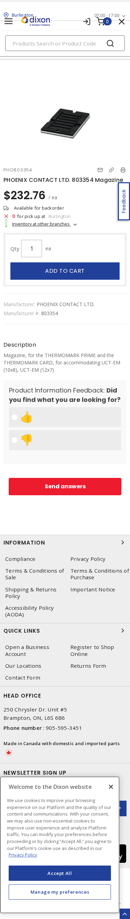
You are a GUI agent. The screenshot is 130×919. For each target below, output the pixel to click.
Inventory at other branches (41, 224)
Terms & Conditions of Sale (34, 574)
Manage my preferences (60, 892)
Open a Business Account (27, 650)
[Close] (111, 786)
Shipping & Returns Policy (31, 592)
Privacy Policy (23, 855)
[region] (60, 844)
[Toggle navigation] (8, 21)
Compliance (20, 559)
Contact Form (22, 677)
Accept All (59, 873)
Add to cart (65, 271)
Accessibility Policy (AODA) (29, 611)
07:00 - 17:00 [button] (106, 15)
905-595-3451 (64, 727)
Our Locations (23, 666)
